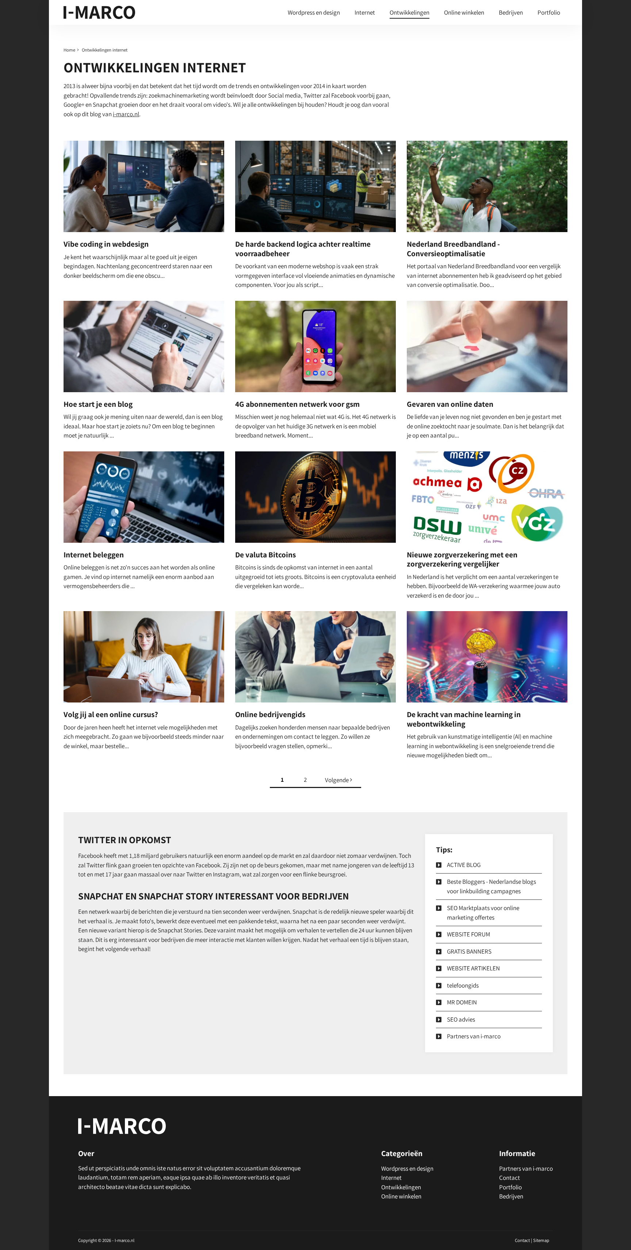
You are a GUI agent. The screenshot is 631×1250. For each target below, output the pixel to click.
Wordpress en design (314, 12)
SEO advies (461, 1019)
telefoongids (463, 985)
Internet (365, 12)
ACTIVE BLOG (464, 865)
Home (69, 50)
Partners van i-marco (474, 1036)
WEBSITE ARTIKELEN (473, 968)
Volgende (337, 780)
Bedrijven (511, 12)
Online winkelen (464, 12)
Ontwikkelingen (409, 12)
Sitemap (541, 1240)
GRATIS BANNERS (469, 951)
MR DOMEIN (462, 1002)
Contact (509, 1178)
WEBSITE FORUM (468, 934)
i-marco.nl (126, 114)
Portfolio (549, 12)
